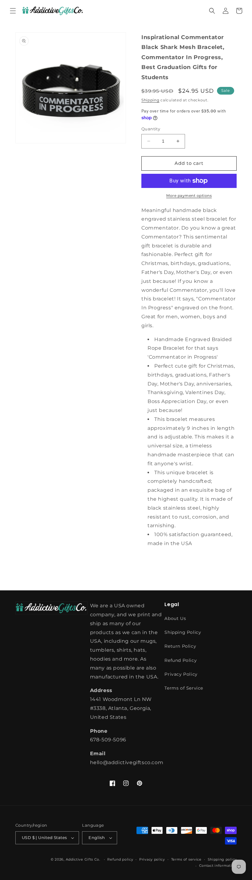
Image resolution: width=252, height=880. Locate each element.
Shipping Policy (182, 632)
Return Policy (180, 646)
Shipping (150, 100)
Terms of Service (183, 688)
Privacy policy (152, 859)
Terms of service (186, 859)
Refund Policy (180, 660)
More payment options (189, 195)
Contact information (218, 865)
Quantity (150, 128)
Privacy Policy (180, 674)
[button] (13, 11)
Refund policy (120, 859)
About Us (175, 618)
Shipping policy (222, 859)
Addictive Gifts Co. (83, 859)
